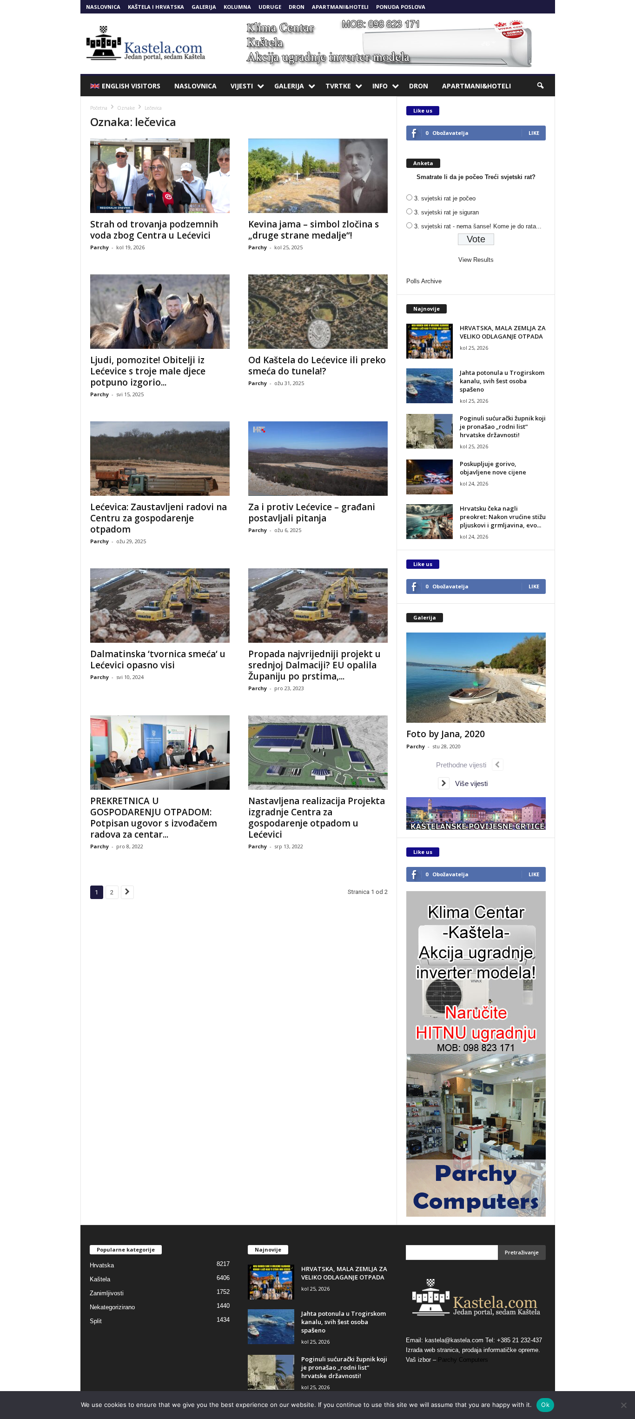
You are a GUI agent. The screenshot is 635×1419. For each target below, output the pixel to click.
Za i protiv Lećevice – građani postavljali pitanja (311, 512)
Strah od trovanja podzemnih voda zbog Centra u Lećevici (154, 229)
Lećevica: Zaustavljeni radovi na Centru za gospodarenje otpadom (158, 518)
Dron (296, 6)
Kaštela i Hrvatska (156, 6)
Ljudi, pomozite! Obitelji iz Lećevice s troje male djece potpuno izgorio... (147, 371)
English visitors (131, 85)
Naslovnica (103, 6)
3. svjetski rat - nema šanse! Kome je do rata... (478, 226)
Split (96, 1321)
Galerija (204, 6)
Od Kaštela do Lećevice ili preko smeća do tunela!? (317, 365)
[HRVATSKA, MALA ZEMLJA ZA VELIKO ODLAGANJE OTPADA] (429, 341)
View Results (476, 259)
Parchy (99, 247)
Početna (98, 108)
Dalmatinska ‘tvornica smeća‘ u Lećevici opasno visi (157, 659)
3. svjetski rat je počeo (445, 198)
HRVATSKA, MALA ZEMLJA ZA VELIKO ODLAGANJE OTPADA (503, 332)
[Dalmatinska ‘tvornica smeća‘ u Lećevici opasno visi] (160, 605)
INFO (380, 85)
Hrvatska (102, 1265)
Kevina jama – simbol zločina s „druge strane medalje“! (313, 229)
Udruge (269, 6)
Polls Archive (424, 281)
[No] (623, 1405)
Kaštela (100, 1279)
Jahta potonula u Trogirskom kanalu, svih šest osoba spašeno (502, 380)
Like (534, 132)
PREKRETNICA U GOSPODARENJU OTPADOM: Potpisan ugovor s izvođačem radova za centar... (153, 817)
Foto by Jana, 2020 (445, 734)
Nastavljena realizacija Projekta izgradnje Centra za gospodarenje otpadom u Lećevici (316, 817)
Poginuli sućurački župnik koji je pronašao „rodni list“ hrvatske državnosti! (503, 426)
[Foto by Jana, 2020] (476, 678)
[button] (541, 86)
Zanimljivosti (107, 1293)
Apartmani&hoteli (340, 6)
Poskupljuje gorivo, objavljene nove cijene (493, 468)
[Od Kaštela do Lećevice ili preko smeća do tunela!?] (318, 311)
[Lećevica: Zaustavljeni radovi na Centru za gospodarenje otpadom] (160, 458)
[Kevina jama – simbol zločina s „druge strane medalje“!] (318, 176)
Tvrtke (338, 85)
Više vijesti (469, 783)
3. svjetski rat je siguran (446, 212)
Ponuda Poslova (400, 6)
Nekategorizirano (112, 1307)
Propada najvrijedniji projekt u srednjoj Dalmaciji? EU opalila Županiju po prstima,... (314, 665)
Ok (545, 1404)
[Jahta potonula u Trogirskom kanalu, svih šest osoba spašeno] (429, 385)
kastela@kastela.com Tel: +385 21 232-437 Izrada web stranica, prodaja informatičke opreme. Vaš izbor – (474, 1350)
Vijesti (242, 85)
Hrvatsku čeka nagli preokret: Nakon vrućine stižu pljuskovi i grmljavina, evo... (503, 516)
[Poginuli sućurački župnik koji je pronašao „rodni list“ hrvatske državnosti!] (429, 431)
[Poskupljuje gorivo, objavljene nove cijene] (429, 477)
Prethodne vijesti (464, 765)
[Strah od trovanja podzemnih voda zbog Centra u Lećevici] (160, 176)
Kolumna (237, 6)
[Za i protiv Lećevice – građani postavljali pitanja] (318, 458)
